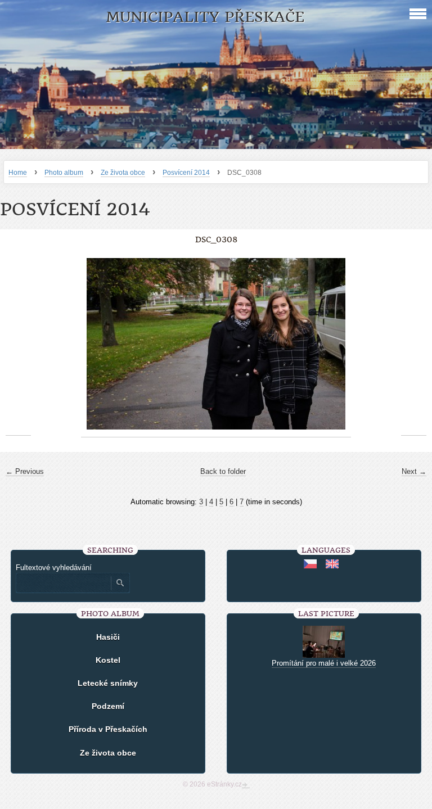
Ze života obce (123, 173)
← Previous (25, 471)
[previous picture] (18, 344)
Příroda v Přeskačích (108, 729)
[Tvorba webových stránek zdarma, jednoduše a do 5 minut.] (246, 785)
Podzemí (108, 706)
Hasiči (108, 636)
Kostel (108, 660)
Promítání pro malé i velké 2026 (324, 663)
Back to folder (223, 471)
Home (17, 173)
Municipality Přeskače (205, 17)
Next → (414, 471)
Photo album (63, 173)
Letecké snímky (108, 683)
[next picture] (413, 344)
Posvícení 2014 (186, 173)
